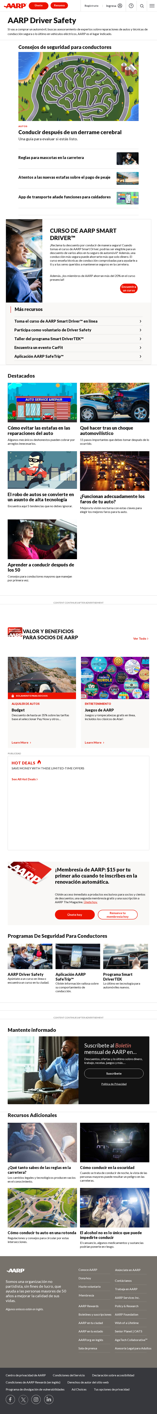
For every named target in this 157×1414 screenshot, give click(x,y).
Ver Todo (139, 638)
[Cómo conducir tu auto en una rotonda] (42, 1207)
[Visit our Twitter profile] (23, 1399)
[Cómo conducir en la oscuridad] (114, 1142)
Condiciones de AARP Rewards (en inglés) (33, 1382)
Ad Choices (79, 1389)
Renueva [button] (59, 5)
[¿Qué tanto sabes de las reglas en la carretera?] (42, 1142)
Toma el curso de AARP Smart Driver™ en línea (55, 321)
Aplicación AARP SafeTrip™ (39, 356)
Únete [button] (39, 5)
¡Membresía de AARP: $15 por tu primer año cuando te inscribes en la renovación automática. (96, 875)
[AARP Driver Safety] (30, 956)
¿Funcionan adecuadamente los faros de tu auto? (112, 498)
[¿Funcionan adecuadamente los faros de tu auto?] (114, 471)
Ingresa (111, 5)
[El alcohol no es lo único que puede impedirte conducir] (114, 1207)
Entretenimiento (98, 703)
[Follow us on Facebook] (10, 1399)
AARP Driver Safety (25, 974)
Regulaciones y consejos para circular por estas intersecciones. (38, 1240)
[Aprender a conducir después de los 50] (42, 539)
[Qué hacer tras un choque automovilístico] (114, 402)
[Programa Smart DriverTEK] (125, 956)
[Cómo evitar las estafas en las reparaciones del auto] (42, 402)
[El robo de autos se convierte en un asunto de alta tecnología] (42, 470)
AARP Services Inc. (127, 1297)
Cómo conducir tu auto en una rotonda (42, 1232)
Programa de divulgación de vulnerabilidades (35, 1389)
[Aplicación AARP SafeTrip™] (78, 956)
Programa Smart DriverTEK (117, 976)
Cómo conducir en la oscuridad (107, 1167)
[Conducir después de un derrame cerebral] (78, 86)
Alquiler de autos (26, 703)
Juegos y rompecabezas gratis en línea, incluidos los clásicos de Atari (110, 717)
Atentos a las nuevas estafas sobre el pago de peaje (64, 177)
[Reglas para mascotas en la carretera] (128, 158)
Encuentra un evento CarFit (38, 347)
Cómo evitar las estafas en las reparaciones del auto (39, 430)
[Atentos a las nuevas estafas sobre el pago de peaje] (128, 178)
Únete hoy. (90, 902)
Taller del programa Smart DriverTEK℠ (49, 338)
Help (131, 6)
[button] (142, 6)
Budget (18, 710)
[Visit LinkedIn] (49, 1399)
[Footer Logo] (32, 1270)
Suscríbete (114, 1073)
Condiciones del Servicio (69, 1375)
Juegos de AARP (99, 710)
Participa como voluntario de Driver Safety (52, 330)
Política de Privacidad (114, 1083)
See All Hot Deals (24, 779)
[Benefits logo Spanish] (17, 635)
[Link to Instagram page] (36, 1399)
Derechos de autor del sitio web (88, 1382)
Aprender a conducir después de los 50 (41, 567)
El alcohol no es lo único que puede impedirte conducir (111, 1235)
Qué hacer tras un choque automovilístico (106, 430)
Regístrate (91, 5)
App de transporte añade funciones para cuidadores (64, 197)
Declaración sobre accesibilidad (113, 1375)
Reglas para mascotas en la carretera (51, 157)
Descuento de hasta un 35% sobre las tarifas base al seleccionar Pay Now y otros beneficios (40, 717)
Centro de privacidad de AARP (26, 1375)
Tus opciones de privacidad (111, 1389)
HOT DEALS (23, 763)
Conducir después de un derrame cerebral (70, 132)
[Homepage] (15, 6)
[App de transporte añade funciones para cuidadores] (128, 198)
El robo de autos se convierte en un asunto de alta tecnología (41, 497)
